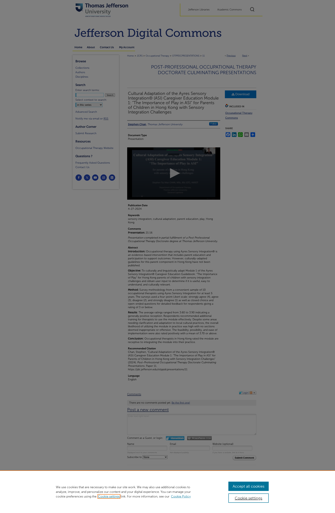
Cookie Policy (181, 496)
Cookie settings (109, 496)
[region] (167, 491)
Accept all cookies (248, 486)
